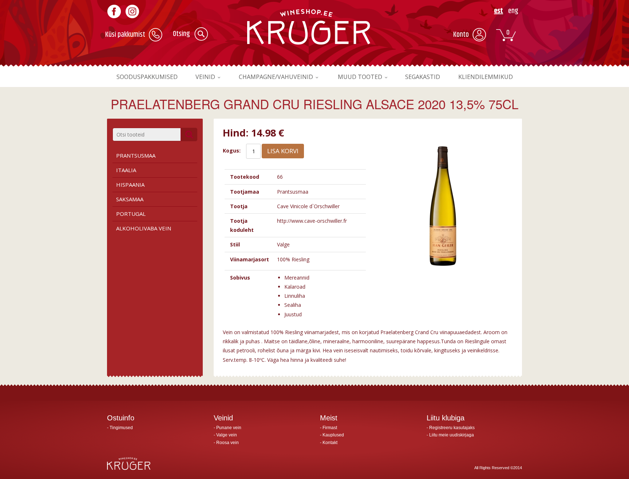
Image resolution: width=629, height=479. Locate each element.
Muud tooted (360, 77)
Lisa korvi (282, 151)
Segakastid (422, 77)
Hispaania (130, 184)
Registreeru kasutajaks (452, 427)
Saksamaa (129, 199)
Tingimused (121, 427)
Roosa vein (227, 442)
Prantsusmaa (135, 155)
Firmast (330, 427)
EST (498, 11)
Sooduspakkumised (147, 77)
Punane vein (228, 427)
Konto (461, 34)
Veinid (205, 77)
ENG (513, 11)
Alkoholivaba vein (143, 228)
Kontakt (330, 442)
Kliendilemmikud (485, 77)
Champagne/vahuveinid (276, 77)
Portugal (131, 213)
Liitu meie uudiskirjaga (451, 435)
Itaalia (126, 170)
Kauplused (333, 435)
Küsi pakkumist (125, 34)
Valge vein (226, 435)
